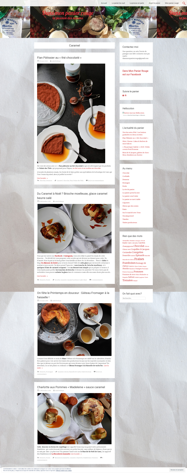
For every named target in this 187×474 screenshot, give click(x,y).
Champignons (128, 246)
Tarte (146, 277)
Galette (131, 266)
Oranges (138, 269)
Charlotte (79, 458)
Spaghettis (141, 277)
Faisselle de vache (75, 372)
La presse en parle (137, 3)
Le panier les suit (118, 3)
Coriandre (127, 252)
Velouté (135, 280)
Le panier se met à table (131, 199)
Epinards (140, 255)
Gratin (140, 266)
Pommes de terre (129, 274)
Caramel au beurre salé (75, 280)
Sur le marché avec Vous (132, 213)
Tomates (128, 280)
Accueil (104, 3)
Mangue (144, 266)
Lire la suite (42, 178)
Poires (125, 272)
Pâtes (137, 274)
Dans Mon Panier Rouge (133, 115)
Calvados (135, 243)
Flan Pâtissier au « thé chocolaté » (59, 57)
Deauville (126, 255)
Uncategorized (128, 216)
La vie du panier (129, 189)
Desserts (49, 180)
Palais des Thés (78, 180)
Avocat (143, 240)
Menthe (126, 269)
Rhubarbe (143, 274)
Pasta (124, 209)
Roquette (125, 277)
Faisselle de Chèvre (128, 259)
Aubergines (138, 240)
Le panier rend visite (130, 196)
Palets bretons (86, 372)
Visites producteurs (130, 222)
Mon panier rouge (172, 3)
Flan (71, 180)
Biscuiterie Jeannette (62, 458)
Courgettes (137, 252)
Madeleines (87, 458)
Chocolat (43, 180)
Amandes (126, 240)
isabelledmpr (56, 61)
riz (147, 274)
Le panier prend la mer (131, 193)
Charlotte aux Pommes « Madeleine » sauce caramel (71, 387)
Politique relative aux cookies (64, 470)
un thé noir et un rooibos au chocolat (87, 168)
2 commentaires (97, 280)
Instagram (68, 256)
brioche (57, 280)
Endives (133, 255)
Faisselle (147, 255)
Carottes (141, 243)
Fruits (48, 280)
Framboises (129, 262)
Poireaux (145, 269)
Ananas (132, 240)
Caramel (60, 180)
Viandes (125, 219)
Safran (131, 277)
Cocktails (126, 176)
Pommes (95, 458)
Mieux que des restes (130, 206)
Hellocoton (142, 115)
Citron (66, 372)
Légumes (126, 203)
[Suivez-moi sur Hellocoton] (133, 113)
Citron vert (127, 249)
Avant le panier (154, 3)
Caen (129, 243)
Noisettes (132, 268)
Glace (85, 280)
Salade (137, 277)
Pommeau (130, 272)
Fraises (139, 259)
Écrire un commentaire (96, 180)
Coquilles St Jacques (140, 249)
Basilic (125, 243)
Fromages (49, 372)
